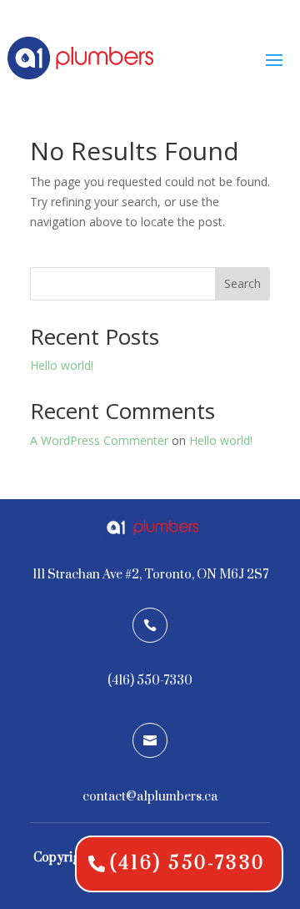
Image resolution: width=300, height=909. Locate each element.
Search (242, 283)
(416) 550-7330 (187, 863)
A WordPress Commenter (99, 440)
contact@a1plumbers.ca (150, 797)
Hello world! (61, 365)
